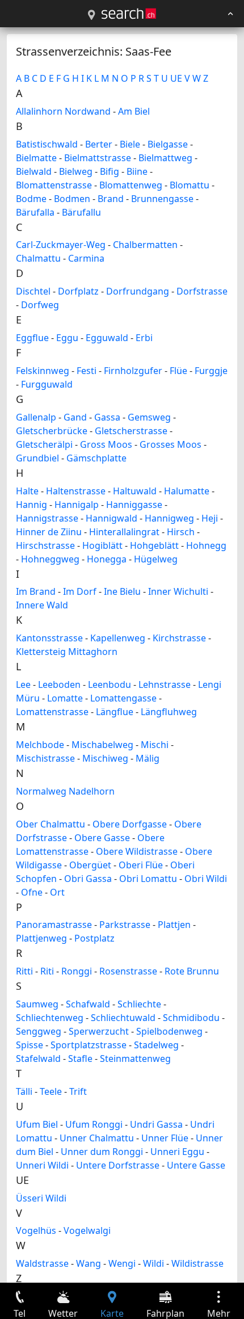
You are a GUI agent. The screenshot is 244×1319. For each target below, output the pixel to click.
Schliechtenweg (49, 1017)
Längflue (114, 711)
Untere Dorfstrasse (117, 1165)
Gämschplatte (96, 458)
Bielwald (34, 171)
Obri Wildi (205, 878)
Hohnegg (206, 545)
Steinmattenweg (135, 1058)
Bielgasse (168, 144)
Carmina (86, 258)
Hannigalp (76, 504)
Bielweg (75, 171)
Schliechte (139, 1004)
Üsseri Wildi (41, 1198)
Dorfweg (40, 305)
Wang (88, 1263)
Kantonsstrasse (49, 638)
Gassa (107, 417)
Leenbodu (109, 684)
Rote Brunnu (192, 971)
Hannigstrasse (47, 518)
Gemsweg (149, 417)
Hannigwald (111, 518)
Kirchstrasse (179, 638)
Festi (86, 370)
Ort (57, 892)
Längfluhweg (169, 711)
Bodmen (72, 198)
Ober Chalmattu (50, 824)
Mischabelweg (102, 744)
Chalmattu (38, 258)
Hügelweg (156, 559)
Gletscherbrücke (51, 431)
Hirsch (181, 532)
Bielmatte (36, 158)
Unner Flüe (164, 1138)
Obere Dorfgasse (129, 824)
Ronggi (76, 971)
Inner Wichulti (178, 591)
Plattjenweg (41, 938)
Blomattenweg (130, 185)
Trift (78, 1091)
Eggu (67, 337)
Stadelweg (156, 1045)
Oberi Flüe (141, 865)
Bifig (109, 171)
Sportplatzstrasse (89, 1045)
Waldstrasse (42, 1263)
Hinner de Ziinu (49, 532)
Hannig (31, 504)
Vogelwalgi (87, 1230)
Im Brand (36, 591)
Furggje (211, 370)
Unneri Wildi (42, 1165)
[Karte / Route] (91, 15)
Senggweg (38, 1031)
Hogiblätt (102, 545)
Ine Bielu (122, 591)
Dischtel (33, 291)
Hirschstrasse (45, 545)
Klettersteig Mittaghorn (66, 651)
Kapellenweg (117, 638)
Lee (23, 684)
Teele (51, 1091)
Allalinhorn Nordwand (63, 111)
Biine (137, 171)
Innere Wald (42, 605)
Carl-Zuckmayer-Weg (61, 244)
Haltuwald (135, 491)
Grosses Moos (170, 444)
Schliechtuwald (123, 1017)
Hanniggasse (134, 504)
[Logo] (129, 13)
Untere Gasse (196, 1165)
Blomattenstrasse (54, 185)
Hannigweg (169, 518)
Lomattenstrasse (52, 711)
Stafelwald (38, 1058)
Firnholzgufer (133, 370)
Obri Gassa (88, 878)
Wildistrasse (197, 1263)
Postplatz (94, 938)
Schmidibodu (191, 1017)
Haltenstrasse (76, 491)
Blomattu (189, 185)
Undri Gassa (156, 1124)
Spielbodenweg (169, 1031)
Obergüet (90, 865)
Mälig (147, 758)
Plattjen (174, 924)
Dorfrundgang (137, 291)
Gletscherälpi (44, 444)
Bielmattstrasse (97, 158)
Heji (209, 518)
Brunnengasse (162, 198)
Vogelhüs (36, 1230)
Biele (130, 144)
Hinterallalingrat (124, 532)
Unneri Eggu (177, 1151)
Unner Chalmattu (97, 1138)
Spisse (29, 1045)
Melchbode (40, 744)
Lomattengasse (123, 698)
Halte (27, 491)
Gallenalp (36, 417)
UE (176, 78)
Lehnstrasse (164, 684)
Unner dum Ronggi (102, 1151)
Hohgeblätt (154, 545)
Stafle (80, 1058)
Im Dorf (79, 591)
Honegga (107, 559)
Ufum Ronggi (94, 1124)
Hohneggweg (50, 559)
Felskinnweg (42, 370)
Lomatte (65, 698)
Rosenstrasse (128, 971)
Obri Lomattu (148, 878)
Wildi (153, 1263)
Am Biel (134, 111)
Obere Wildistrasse (137, 851)
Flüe (178, 370)
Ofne (32, 892)
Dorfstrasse (202, 291)
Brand (111, 198)
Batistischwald (47, 144)
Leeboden (59, 684)
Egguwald (107, 337)
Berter (98, 144)
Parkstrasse (124, 924)
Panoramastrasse (54, 924)
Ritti (24, 971)
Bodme (31, 198)
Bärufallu (81, 212)
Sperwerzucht (99, 1031)
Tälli (24, 1091)
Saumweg (37, 1004)
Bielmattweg (165, 158)
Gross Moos (106, 444)
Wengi (122, 1263)
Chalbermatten (145, 244)
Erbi (144, 337)
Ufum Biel (37, 1124)
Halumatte (186, 491)
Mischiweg (105, 758)
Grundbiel (37, 458)
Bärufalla (35, 212)
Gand (75, 417)
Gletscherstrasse (131, 431)
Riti (47, 971)
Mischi (155, 744)
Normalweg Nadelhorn (65, 791)
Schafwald (88, 1004)
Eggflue (32, 337)
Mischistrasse (45, 758)
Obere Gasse (102, 837)
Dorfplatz (78, 291)
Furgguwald (47, 384)
